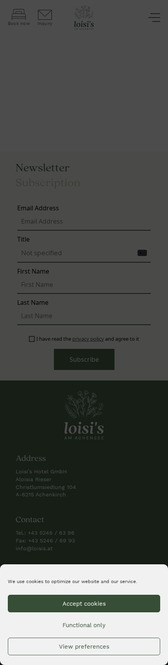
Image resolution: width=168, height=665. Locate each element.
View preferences (84, 646)
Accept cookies (84, 603)
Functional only (84, 625)
